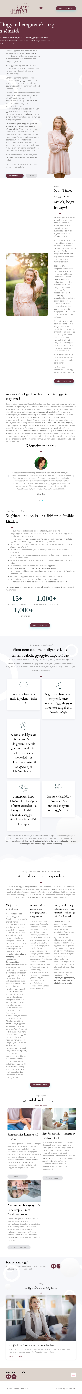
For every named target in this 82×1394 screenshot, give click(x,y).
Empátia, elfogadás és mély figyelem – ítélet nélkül (23, 698)
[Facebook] (53, 1266)
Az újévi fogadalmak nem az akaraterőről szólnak (31, 1345)
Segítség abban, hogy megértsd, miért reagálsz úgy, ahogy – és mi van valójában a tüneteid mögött (58, 703)
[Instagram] (59, 1266)
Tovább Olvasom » (16, 1356)
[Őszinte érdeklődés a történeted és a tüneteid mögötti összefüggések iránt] (58, 788)
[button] (41, 8)
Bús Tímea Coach (15, 1372)
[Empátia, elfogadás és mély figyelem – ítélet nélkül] (24, 686)
